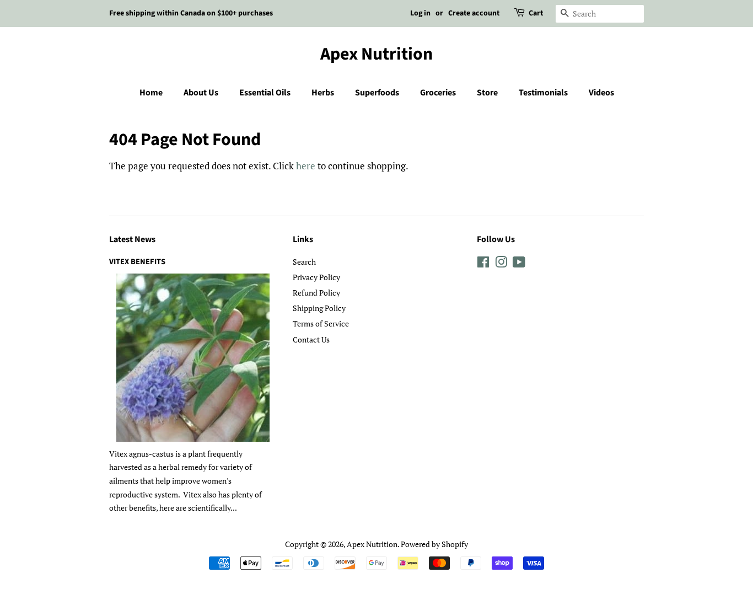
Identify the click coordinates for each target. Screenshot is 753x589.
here (305, 165)
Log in (420, 13)
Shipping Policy (319, 308)
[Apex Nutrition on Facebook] (483, 264)
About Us (201, 93)
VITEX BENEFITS (137, 261)
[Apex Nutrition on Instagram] (501, 264)
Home (151, 93)
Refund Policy (316, 292)
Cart (536, 13)
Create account (473, 13)
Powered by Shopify (434, 544)
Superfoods (377, 93)
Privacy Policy (316, 277)
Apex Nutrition (376, 54)
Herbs (322, 93)
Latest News (132, 239)
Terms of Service (321, 323)
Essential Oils (265, 93)
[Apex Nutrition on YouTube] (519, 264)
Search (304, 261)
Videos (601, 93)
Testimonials (543, 93)
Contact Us (311, 339)
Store (487, 93)
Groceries (438, 93)
